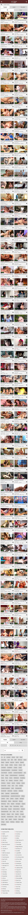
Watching (12, 821)
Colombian (3, 767)
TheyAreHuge (3, 58)
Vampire (15, 819)
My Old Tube (5, 855)
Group (9, 785)
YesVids (15, 228)
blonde (19, 651)
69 (4, 757)
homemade (7, 385)
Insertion (15, 790)
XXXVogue (16, 95)
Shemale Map (19, 878)
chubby (7, 434)
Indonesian (10, 790)
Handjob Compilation (5, 788)
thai (19, 46)
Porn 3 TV (5, 869)
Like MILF (18, 850)
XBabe (15, 204)
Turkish (23, 816)
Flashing (10, 780)
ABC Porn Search (6, 852)
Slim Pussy (18, 842)
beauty (9, 216)
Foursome (16, 780)
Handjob (21, 785)
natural (18, 349)
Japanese (7, 793)
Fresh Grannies (6, 857)
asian (9, 409)
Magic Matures (19, 846)
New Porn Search (6, 844)
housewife (8, 530)
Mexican (20, 801)
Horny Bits (5, 874)
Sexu (1, 252)
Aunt (9, 759)
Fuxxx (15, 34)
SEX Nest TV (19, 848)
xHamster (16, 46)
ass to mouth (7, 676)
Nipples (12, 803)
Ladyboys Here (19, 867)
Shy (10, 811)
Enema (11, 777)
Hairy (17, 785)
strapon (22, 300)
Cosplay (15, 767)
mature (7, 34)
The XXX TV (5, 848)
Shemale (23, 808)
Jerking (22, 796)
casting (8, 58)
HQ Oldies (5, 871)
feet (19, 119)
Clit (24, 765)
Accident (8, 757)
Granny (23, 783)
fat (3, 119)
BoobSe (15, 22)
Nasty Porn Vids (6, 890)
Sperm (21, 811)
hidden (19, 252)
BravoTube (16, 240)
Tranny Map (18, 844)
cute (6, 155)
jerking (20, 240)
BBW (7, 397)
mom (20, 58)
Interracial (21, 790)
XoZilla (15, 397)
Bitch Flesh (18, 893)
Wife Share (3, 824)
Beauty (2, 762)
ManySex (16, 167)
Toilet (16, 816)
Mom (8, 803)
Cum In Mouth (4, 772)
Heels (12, 788)
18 (1, 757)
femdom (7, 470)
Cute (25, 772)
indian (6, 325)
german (22, 34)
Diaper (7, 775)
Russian (10, 808)
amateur (5, 276)
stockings (21, 95)
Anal (17, 757)
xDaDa (17, 838)
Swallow (17, 814)
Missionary (3, 803)
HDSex (2, 143)
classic (19, 506)
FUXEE (4, 850)
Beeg (2, 373)
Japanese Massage (5, 796)
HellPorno (16, 155)
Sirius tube (18, 861)
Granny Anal (3, 785)
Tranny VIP (18, 869)
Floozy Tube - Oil (14, 1)
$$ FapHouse (16, 325)
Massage (22, 798)
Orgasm (23, 803)
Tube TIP (4, 846)
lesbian (22, 143)
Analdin (15, 252)
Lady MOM (18, 852)
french (7, 131)
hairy (22, 22)
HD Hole (4, 888)
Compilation (9, 767)
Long (21, 10)
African (13, 757)
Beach (25, 759)
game (21, 579)
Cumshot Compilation (18, 772)
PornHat (2, 46)
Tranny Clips (5, 893)
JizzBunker (3, 530)
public (5, 228)
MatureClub (3, 34)
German (13, 783)
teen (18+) (7, 300)
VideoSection (3, 167)
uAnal (2, 712)
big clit (21, 591)
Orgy (2, 806)
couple (19, 22)
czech (19, 216)
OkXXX (15, 216)
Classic (20, 765)
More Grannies (6, 863)
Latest (14, 7)
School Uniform (16, 808)
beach (9, 143)
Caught (6, 765)
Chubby (11, 765)
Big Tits (17, 762)
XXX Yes (4, 840)
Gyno (13, 785)
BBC (12, 759)
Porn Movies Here (20, 857)
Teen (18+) (3, 816)
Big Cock (12, 762)
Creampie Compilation (5, 770)
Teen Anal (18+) (10, 816)
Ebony (6, 777)
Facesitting (22, 777)
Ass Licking (3, 759)
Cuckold (20, 770)
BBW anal (20, 759)
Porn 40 (4, 861)
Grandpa (18, 783)
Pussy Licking (4, 808)
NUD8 (4, 833)
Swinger (22, 814)
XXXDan (2, 22)
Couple (20, 767)
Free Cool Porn (19, 831)
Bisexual (22, 762)
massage (5, 83)
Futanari (8, 783)
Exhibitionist (16, 777)
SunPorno (16, 119)
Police (21, 806)
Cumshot (10, 772)
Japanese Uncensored (15, 796)
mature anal (21, 83)
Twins (2, 819)
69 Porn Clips (19, 859)
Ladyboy (3, 798)
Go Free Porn (19, 855)
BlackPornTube (17, 143)
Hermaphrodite (18, 788)
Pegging (6, 806)
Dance (2, 775)
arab (9, 325)
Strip (13, 814)
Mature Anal (15, 801)
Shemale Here (6, 884)
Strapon (8, 814)
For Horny (5, 886)
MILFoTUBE (18, 876)
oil (21, 46)
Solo (18, 811)
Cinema (15, 765)
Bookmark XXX (6, 831)
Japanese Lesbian (14, 793)
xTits (1, 83)
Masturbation (4, 801)
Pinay (11, 806)
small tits (19, 288)
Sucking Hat (18, 863)
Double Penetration (13, 775)
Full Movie (3, 783)
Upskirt (10, 819)
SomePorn (3, 131)
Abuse (23, 912)
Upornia (2, 591)
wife (8, 83)
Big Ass (7, 762)
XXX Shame (5, 882)
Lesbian (11, 798)
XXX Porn (18, 888)
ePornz (4, 878)
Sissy (14, 811)
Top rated (23, 7)
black (20, 155)
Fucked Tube (19, 882)
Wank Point (18, 871)
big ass (19, 603)
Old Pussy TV (5, 836)
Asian (21, 757)
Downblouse (21, 775)
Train (20, 816)
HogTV (15, 470)
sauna (21, 724)
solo (23, 288)
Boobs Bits (5, 876)
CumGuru (18, 833)
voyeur (18, 34)
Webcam (17, 821)
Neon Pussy (5, 842)
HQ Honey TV (5, 880)
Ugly (6, 819)
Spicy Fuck (18, 880)
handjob (6, 95)
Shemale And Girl (4, 811)
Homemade (3, 790)
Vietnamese (20, 819)
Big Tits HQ (5, 859)
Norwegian (18, 803)
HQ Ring (18, 890)
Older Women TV (19, 840)
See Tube (18, 886)
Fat (6, 780)
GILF (7, 639)
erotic (21, 458)
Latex (7, 798)
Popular (5, 7)
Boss (2, 765)
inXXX (15, 530)
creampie (6, 22)
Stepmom (3, 814)
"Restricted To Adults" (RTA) (13, 909)
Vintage (2, 821)
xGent (4, 867)
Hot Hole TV (18, 874)
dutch (9, 615)
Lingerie (16, 798)
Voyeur (7, 821)
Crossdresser (14, 770)
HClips (2, 276)
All (7, 10)
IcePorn (15, 579)
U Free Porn (18, 884)
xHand (15, 494)
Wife (22, 821)
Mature (9, 801)
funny (5, 288)
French (21, 780)
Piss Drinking (16, 806)
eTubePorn (5, 838)
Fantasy (2, 780)
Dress (2, 777)
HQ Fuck (18, 836)
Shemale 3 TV (6, 865)
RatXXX (15, 736)
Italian (2, 793)
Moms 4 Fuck (19, 865)
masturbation (21, 385)
